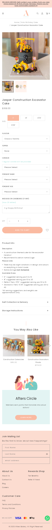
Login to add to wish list (47, 230)
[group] (8, 86)
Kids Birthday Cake (29, 22)
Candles (5, 158)
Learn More (26, 417)
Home (16, 22)
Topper (5, 146)
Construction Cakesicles (13, 359)
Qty (3, 221)
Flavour (5, 133)
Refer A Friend (34, 479)
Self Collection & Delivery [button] (15, 302)
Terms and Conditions (11, 504)
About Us (6, 476)
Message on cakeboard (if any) (15, 199)
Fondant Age (7, 186)
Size (3, 121)
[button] (50, 345)
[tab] (26, 302)
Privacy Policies (8, 508)
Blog (4, 483)
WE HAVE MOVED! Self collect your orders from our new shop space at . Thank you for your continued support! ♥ (25, 4)
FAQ (3, 500)
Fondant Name (8, 174)
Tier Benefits (33, 476)
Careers (5, 487)
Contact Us (7, 479)
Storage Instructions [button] (12, 310)
